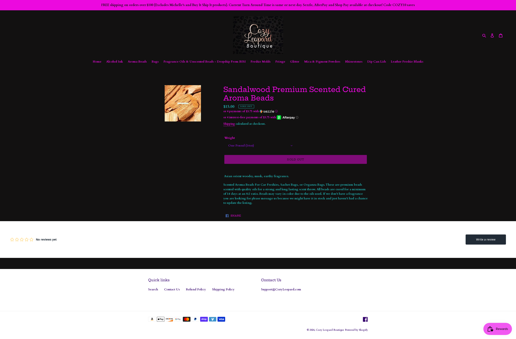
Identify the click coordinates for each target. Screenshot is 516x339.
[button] (250, 111)
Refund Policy (196, 289)
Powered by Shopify (356, 330)
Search (153, 289)
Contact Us (172, 289)
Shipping (229, 124)
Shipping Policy (223, 289)
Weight (229, 138)
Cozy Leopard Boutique (330, 330)
